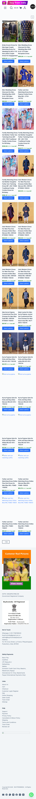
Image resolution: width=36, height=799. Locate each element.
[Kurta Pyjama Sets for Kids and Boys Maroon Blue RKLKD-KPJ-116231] (26, 424)
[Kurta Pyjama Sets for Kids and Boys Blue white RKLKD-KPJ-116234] (26, 343)
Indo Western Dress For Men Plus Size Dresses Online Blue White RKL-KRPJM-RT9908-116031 (25, 231)
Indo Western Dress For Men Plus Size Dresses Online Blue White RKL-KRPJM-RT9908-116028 (25, 274)
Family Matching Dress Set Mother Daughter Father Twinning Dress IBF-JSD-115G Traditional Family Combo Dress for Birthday (26, 139)
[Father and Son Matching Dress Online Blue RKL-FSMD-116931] (10, 508)
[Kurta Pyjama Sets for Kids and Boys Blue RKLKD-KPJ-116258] (10, 343)
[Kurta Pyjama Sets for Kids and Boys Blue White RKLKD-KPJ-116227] (10, 424)
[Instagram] (20, 795)
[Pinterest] (7, 795)
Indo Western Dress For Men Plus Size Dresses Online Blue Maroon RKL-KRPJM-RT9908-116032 (9, 231)
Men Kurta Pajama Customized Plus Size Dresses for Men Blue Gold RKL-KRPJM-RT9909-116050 (9, 316)
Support (4, 711)
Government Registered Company (13, 596)
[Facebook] (17, 795)
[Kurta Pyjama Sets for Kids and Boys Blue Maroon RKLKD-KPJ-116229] (26, 384)
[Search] (11, 8)
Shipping (5, 720)
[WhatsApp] (10, 795)
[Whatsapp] (31, 794)
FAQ (3, 693)
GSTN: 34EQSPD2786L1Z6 (10, 594)
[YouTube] (13, 795)
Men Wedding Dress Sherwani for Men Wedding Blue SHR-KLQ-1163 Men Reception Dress (9, 94)
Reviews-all (5, 726)
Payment (5, 713)
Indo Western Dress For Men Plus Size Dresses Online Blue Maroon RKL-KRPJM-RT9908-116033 (25, 184)
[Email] (3, 795)
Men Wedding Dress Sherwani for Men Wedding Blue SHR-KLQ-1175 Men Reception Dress (25, 49)
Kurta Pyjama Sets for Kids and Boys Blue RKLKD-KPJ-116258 (9, 359)
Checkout (5, 689)
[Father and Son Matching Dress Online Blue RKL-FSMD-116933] (26, 508)
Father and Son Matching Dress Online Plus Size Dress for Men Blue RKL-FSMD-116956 (9, 483)
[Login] (24, 8)
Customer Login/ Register (10, 691)
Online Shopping (7, 695)
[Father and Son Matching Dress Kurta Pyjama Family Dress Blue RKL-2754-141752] (26, 76)
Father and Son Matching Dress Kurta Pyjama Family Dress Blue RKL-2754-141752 (25, 94)
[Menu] (5, 8)
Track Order (6, 700)
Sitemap (4, 702)
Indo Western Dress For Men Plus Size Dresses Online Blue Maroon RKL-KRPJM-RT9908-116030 (9, 274)
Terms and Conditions (9, 722)
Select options (8, 61)
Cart (3, 687)
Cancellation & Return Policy (11, 718)
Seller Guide (6, 697)
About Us (5, 684)
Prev (6, 542)
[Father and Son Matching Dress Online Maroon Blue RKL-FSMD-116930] (26, 465)
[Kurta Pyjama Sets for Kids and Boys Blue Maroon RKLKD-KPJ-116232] (10, 384)
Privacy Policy (6, 716)
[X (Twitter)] (23, 795)
